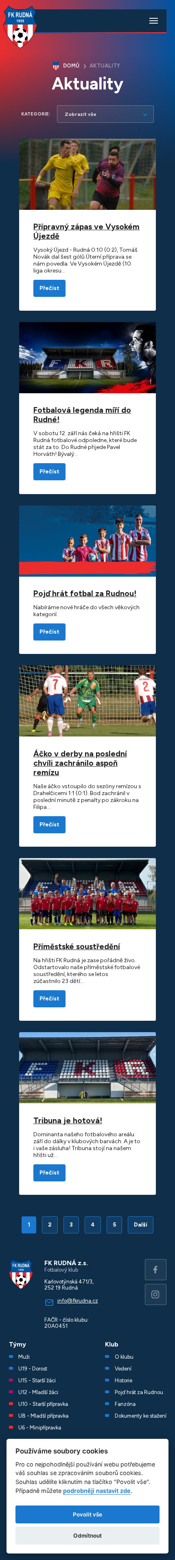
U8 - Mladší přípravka (43, 1416)
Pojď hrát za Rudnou (139, 1392)
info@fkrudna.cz (77, 1301)
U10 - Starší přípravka (43, 1404)
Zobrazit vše (80, 114)
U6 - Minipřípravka (39, 1428)
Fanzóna (125, 1404)
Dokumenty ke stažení (140, 1416)
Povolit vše (87, 1514)
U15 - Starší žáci (37, 1380)
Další (140, 1224)
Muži (24, 1357)
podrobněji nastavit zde (97, 1490)
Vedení (123, 1369)
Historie (123, 1380)
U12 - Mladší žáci (38, 1392)
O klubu (124, 1357)
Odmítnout (87, 1535)
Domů (71, 66)
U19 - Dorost (32, 1369)
